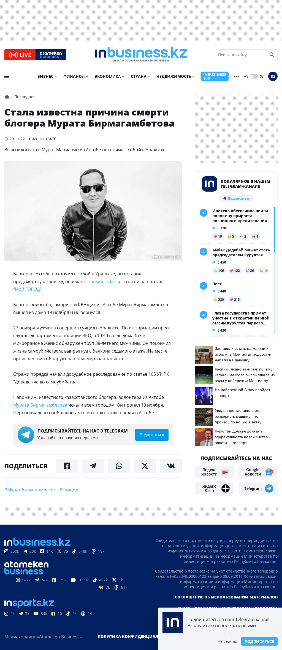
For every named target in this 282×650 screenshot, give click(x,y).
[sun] (246, 76)
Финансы (74, 76)
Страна (139, 76)
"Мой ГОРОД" (27, 289)
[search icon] (272, 54)
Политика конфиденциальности (136, 636)
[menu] (7, 76)
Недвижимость (173, 76)
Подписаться (259, 641)
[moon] (261, 76)
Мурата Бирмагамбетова (40, 405)
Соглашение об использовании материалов (226, 597)
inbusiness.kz (100, 281)
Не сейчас (227, 641)
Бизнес (45, 76)
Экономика (108, 76)
